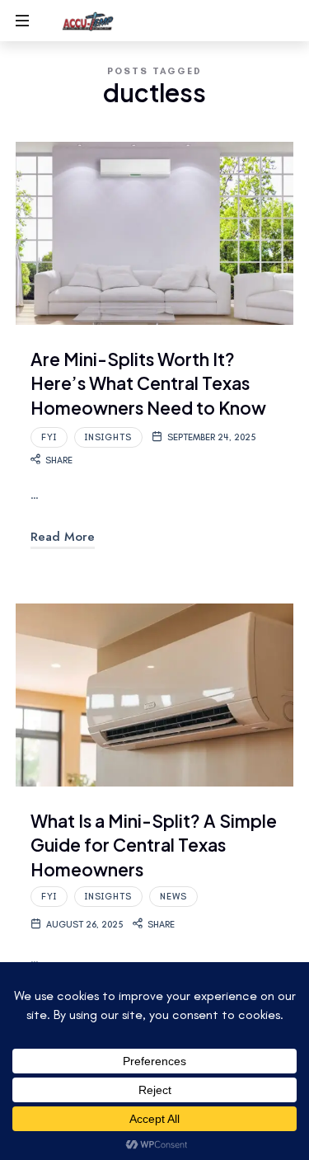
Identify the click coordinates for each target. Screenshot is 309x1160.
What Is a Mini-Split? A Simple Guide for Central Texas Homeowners (153, 845)
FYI (49, 437)
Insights (108, 437)
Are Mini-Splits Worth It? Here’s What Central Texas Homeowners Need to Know (148, 383)
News (173, 896)
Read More (62, 537)
